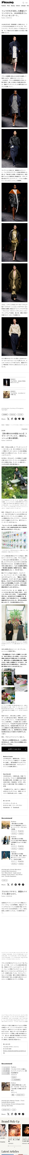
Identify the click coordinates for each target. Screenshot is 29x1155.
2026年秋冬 (5, 414)
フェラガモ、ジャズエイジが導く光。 (18, 393)
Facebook (16, 807)
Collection (12, 414)
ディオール (14, 833)
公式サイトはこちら (14, 749)
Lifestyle (23, 5)
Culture (18, 5)
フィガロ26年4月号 (16, 1079)
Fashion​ (21, 833)
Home (3, 424)
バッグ (14, 1109)
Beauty (13, 5)
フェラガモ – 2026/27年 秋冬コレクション (18, 381)
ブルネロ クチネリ (20, 1094)
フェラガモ (20, 414)
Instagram (6, 807)
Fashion (4, 5)
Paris (8, 5)
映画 (13, 1094)
